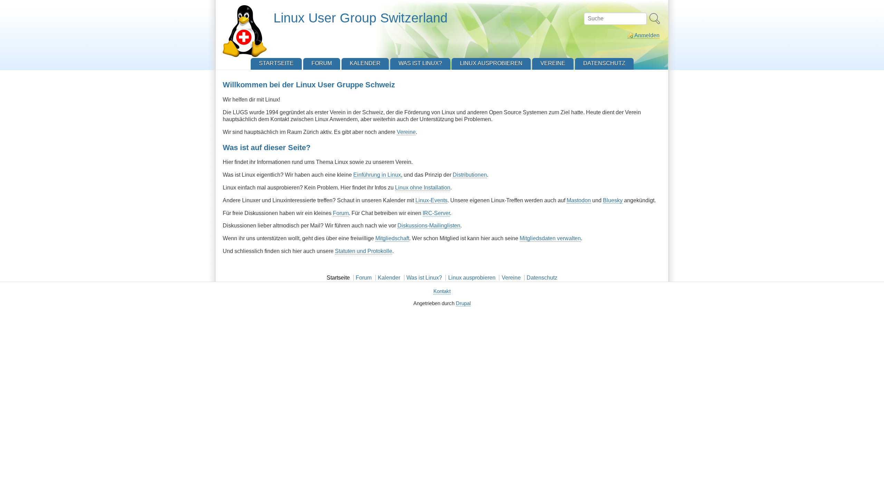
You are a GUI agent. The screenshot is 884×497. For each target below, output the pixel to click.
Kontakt (442, 291)
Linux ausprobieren (472, 278)
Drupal (463, 303)
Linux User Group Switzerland (360, 17)
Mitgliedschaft (392, 238)
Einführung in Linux (377, 175)
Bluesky (613, 200)
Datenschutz (542, 278)
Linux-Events (431, 200)
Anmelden (647, 35)
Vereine (406, 132)
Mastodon (579, 200)
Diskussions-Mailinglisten (428, 225)
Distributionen (470, 175)
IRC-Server (436, 213)
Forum (341, 213)
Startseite (338, 278)
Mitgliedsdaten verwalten (550, 238)
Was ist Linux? (424, 278)
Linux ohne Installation (422, 188)
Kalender (389, 278)
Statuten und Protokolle (363, 251)
